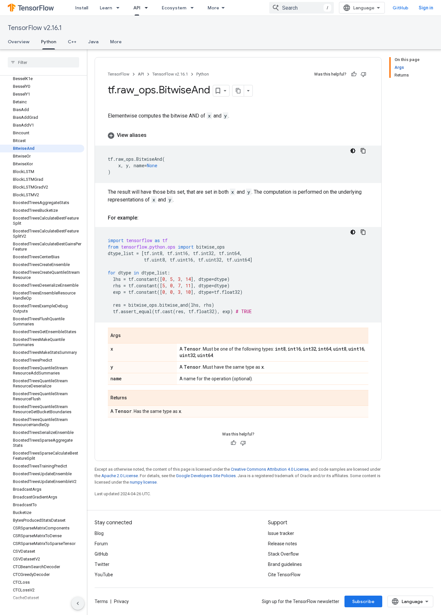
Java (93, 42)
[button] (238, 135)
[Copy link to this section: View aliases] (153, 135)
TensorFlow (118, 74)
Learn (106, 8)
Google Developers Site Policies (206, 475)
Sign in (426, 7)
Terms (101, 601)
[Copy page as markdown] (238, 90)
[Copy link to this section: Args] (127, 336)
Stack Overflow (283, 554)
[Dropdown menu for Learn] (120, 7)
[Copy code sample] (363, 151)
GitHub (400, 8)
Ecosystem (174, 8)
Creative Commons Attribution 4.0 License (270, 469)
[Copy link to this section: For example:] (144, 218)
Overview (18, 42)
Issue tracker (281, 533)
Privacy (121, 601)
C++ (72, 42)
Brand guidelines (285, 564)
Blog (99, 533)
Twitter (102, 564)
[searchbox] (43, 62)
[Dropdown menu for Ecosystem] (194, 7)
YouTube (104, 574)
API (136, 8)
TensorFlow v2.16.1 (35, 28)
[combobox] (301, 8)
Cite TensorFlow (284, 574)
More (213, 8)
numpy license (143, 482)
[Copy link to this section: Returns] (133, 398)
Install (81, 8)
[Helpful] (354, 74)
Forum (101, 543)
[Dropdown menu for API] (148, 7)
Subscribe (363, 601)
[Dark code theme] (353, 151)
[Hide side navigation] (77, 603)
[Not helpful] (363, 74)
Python (48, 42)
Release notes (282, 543)
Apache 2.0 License (119, 475)
